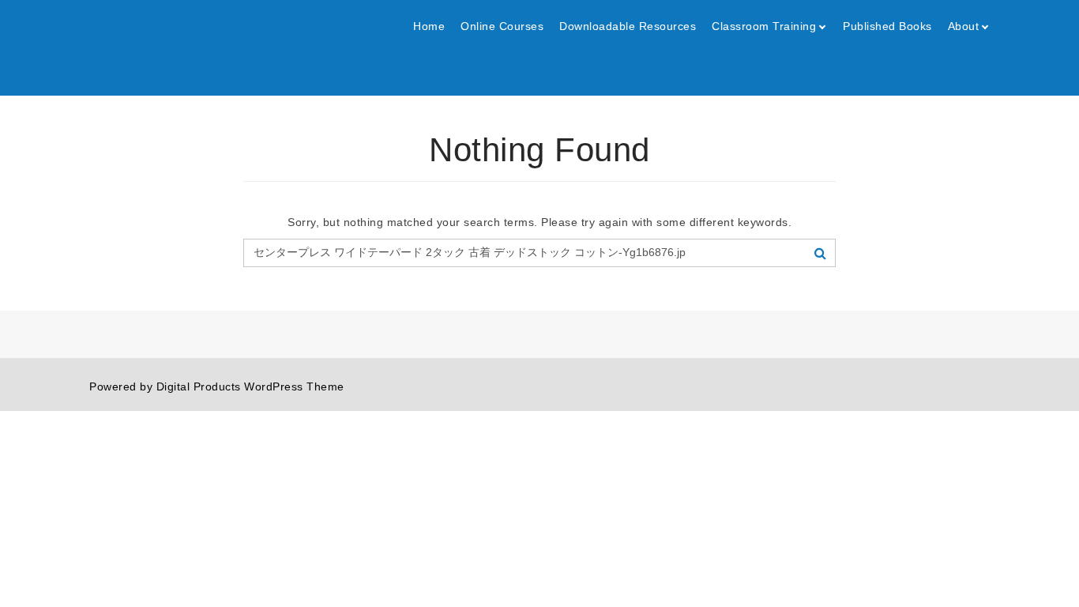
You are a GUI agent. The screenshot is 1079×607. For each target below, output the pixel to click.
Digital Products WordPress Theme (250, 386)
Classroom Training (764, 26)
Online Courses (502, 26)
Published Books (887, 26)
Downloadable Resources (627, 26)
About (963, 26)
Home (429, 26)
